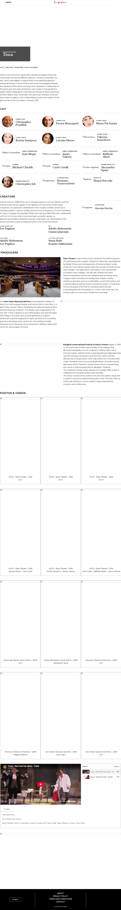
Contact (60, 902)
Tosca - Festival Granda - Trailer (101, 777)
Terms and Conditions (60, 899)
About (60, 893)
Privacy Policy (60, 896)
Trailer (7, 809)
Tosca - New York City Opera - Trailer (103, 772)
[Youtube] (117, 2)
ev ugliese (60, 2)
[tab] (101, 771)
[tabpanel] (40, 784)
